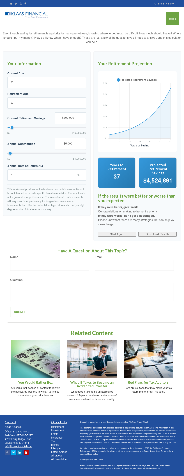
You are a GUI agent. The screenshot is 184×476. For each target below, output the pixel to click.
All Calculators (59, 459)
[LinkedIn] (16, 3)
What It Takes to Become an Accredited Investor (92, 384)
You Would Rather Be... (35, 382)
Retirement (57, 426)
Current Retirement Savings (26, 118)
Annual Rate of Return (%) (25, 166)
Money (55, 444)
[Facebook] (25, 3)
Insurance (57, 437)
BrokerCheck (142, 421)
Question (16, 280)
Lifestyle (56, 448)
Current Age (15, 73)
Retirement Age (18, 94)
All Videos (56, 455)
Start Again (117, 234)
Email (98, 257)
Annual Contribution (21, 144)
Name (14, 257)
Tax (53, 441)
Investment (57, 430)
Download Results (157, 234)
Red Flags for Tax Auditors (148, 382)
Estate (54, 434)
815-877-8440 (166, 3)
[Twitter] (11, 3)
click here (125, 468)
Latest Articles (59, 452)
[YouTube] (21, 3)
